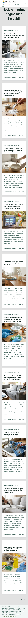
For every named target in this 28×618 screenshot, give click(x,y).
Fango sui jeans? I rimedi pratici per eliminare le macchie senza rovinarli (12, 434)
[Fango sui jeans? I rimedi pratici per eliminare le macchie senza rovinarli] (14, 447)
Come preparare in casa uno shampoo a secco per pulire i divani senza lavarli (13, 150)
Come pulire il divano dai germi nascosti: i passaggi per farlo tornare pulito (14, 490)
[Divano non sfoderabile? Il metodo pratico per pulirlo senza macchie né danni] (14, 391)
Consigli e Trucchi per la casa (11, 30)
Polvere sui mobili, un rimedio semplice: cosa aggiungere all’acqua (13, 262)
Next (22, 599)
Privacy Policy (12, 616)
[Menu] (25, 3)
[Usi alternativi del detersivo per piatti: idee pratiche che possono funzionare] (14, 562)
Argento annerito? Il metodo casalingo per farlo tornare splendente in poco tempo (13, 319)
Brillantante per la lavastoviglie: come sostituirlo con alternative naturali (14, 35)
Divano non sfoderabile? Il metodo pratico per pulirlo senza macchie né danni (12, 377)
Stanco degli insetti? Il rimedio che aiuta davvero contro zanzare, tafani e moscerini (14, 206)
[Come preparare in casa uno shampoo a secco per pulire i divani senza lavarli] (14, 163)
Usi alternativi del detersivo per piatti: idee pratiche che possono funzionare (13, 548)
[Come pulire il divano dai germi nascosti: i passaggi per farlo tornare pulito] (14, 504)
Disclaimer (4, 616)
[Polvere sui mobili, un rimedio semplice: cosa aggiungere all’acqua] (14, 276)
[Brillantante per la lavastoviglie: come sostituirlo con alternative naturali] (14, 49)
